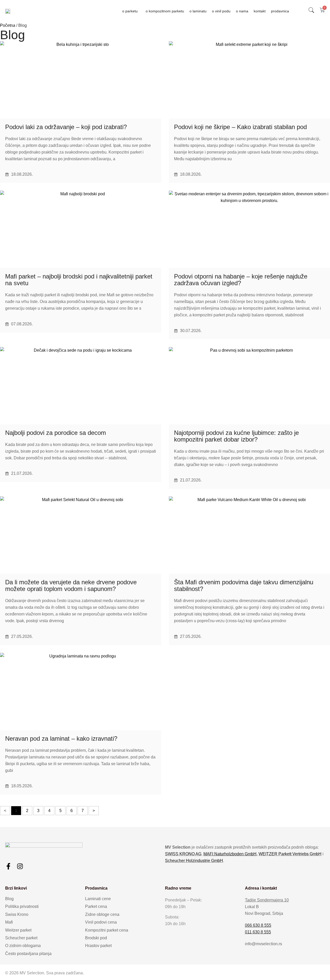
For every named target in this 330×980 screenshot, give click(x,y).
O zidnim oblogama (23, 945)
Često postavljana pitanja (28, 953)
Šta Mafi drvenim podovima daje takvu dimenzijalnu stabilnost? (243, 585)
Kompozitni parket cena (106, 930)
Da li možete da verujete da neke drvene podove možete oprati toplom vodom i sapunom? (71, 585)
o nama (242, 11)
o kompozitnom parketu (165, 11)
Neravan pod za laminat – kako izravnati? (61, 738)
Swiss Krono (16, 914)
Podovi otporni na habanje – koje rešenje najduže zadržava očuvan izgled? (240, 279)
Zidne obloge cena (102, 914)
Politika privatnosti (22, 906)
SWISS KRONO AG (183, 854)
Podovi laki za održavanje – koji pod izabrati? (66, 126)
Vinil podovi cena (101, 922)
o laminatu (198, 11)
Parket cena (96, 906)
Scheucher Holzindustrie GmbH (194, 860)
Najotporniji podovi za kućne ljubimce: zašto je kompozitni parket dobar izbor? (236, 436)
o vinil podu (221, 11)
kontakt (260, 11)
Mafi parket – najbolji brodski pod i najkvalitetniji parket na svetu (78, 279)
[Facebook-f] (8, 866)
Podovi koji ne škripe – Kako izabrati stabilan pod (240, 126)
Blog (9, 899)
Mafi (9, 922)
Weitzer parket (18, 930)
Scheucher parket (21, 938)
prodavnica (280, 11)
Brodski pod (96, 938)
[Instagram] (20, 866)
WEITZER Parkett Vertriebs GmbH (290, 854)
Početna (7, 25)
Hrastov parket (98, 945)
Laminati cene (98, 899)
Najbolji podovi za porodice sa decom (55, 432)
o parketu (130, 11)
